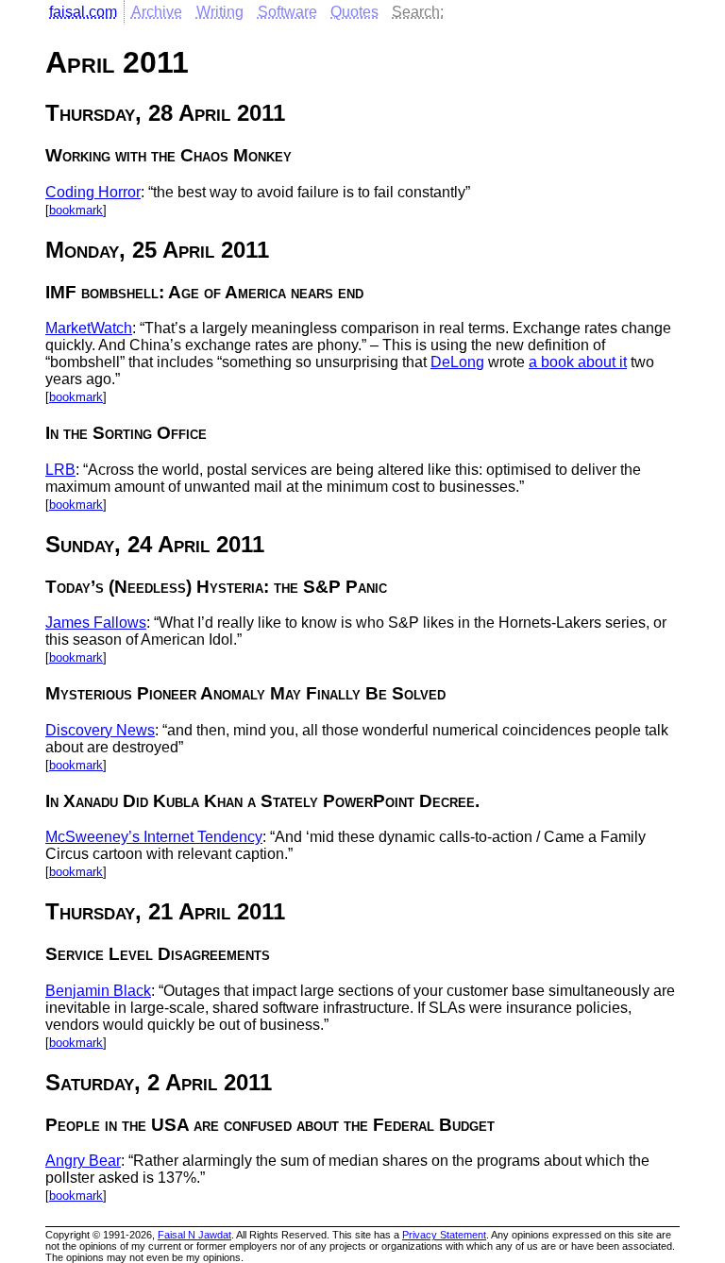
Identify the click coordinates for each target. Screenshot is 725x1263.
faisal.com (83, 12)
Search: (418, 12)
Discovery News (100, 730)
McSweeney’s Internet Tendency (153, 837)
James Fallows (95, 623)
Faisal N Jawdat (194, 1234)
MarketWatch (88, 328)
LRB (60, 470)
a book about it (578, 362)
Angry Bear (83, 1161)
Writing (220, 12)
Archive (156, 12)
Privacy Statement (444, 1234)
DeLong (457, 362)
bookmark (76, 210)
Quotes (354, 12)
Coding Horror (93, 192)
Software (287, 12)
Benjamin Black (98, 991)
